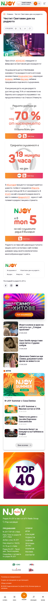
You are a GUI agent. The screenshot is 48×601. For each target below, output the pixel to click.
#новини (9, 79)
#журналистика (25, 76)
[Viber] (25, 29)
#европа (19, 274)
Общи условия (6, 583)
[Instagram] (11, 285)
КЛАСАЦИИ (29, 534)
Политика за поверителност (11, 577)
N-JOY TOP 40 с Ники (11, 532)
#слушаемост (12, 270)
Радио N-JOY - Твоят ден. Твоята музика (11, 550)
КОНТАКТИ (29, 555)
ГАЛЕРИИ (29, 540)
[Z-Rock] (31, 570)
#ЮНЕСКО (20, 61)
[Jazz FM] (31, 564)
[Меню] (44, 3)
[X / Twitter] (20, 29)
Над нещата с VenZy (11, 543)
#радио (9, 274)
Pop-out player (11, 522)
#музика (24, 79)
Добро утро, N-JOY (11, 540)
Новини (10, 14)
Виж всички (23, 445)
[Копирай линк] (30, 29)
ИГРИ (27, 531)
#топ (28, 274)
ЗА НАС (28, 546)
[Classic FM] (16, 569)
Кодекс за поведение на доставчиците (14, 580)
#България (11, 185)
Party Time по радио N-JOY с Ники (12, 536)
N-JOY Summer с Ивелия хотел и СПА (29, 407)
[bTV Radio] (16, 564)
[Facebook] (16, 29)
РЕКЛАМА (29, 552)
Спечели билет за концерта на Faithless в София (31, 431)
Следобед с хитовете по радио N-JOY (12, 555)
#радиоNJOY (24, 197)
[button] (39, 3)
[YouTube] (17, 285)
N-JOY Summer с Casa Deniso (20, 401)
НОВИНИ (28, 528)
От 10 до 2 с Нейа (10, 546)
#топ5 (7, 194)
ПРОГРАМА (29, 543)
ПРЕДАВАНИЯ (9, 528)
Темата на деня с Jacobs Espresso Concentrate (28, 419)
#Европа (35, 188)
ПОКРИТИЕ (29, 549)
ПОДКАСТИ (30, 537)
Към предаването (24, 314)
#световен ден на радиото (30, 270)
